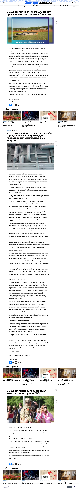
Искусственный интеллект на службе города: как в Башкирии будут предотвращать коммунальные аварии (26, 6)
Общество (9, 130)
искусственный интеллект (16, 355)
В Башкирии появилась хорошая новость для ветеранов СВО (43, 6)
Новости (8, 9)
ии (22, 355)
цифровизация (27, 355)
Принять (69, 486)
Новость (5, 6)
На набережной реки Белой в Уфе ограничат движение (61, 6)
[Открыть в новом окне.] (11, 105)
